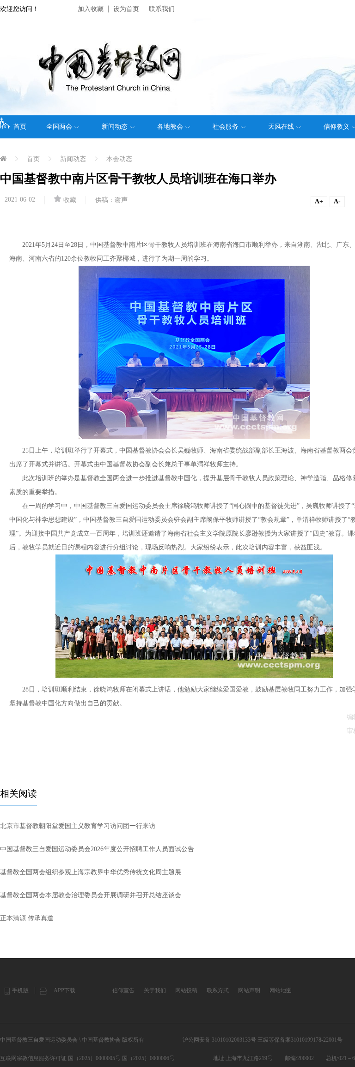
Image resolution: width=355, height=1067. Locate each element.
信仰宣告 (123, 990)
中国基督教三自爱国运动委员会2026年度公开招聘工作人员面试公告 (97, 849)
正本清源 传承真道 (27, 918)
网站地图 (280, 990)
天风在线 (281, 126)
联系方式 (218, 990)
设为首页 (126, 9)
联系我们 (162, 9)
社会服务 (226, 126)
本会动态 (119, 158)
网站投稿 (186, 990)
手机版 (20, 990)
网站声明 (249, 990)
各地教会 (170, 126)
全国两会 (59, 126)
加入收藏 (91, 9)
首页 (19, 126)
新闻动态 (115, 126)
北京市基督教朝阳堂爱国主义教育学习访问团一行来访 (77, 826)
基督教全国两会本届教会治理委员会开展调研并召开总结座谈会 (90, 895)
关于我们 (155, 990)
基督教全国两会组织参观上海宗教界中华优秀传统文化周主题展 (90, 872)
